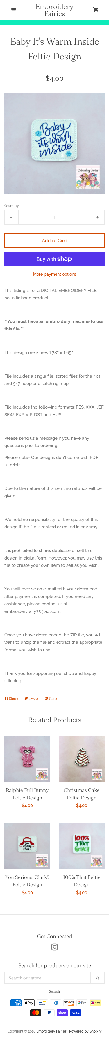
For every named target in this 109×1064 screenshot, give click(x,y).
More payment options (54, 274)
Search (54, 991)
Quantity (11, 205)
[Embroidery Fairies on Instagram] (54, 948)
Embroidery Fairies (54, 10)
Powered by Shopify (85, 1031)
